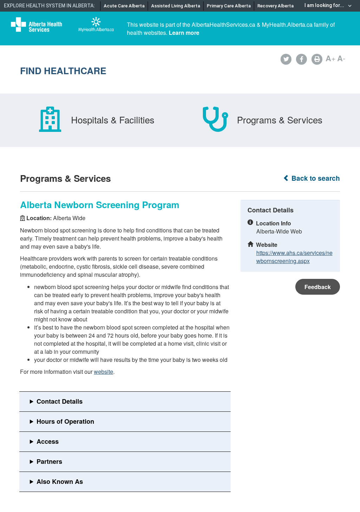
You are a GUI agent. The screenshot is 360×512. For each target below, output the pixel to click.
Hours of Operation (65, 421)
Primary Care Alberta (229, 5)
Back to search (315, 178)
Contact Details (60, 401)
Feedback (317, 287)
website (103, 371)
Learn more (184, 32)
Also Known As (60, 481)
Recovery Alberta (275, 5)
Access (48, 441)
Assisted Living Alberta (175, 5)
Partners (49, 461)
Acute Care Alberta (124, 5)
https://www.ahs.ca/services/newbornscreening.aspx (294, 257)
